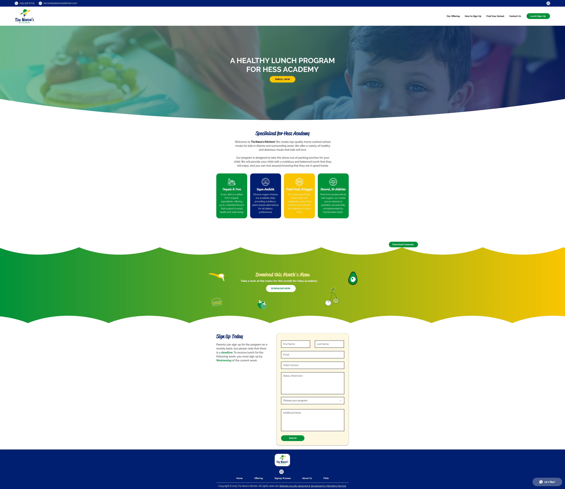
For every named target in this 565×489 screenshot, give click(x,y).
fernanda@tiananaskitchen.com (60, 3)
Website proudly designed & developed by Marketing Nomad (312, 486)
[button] (495, 16)
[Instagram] (548, 3)
